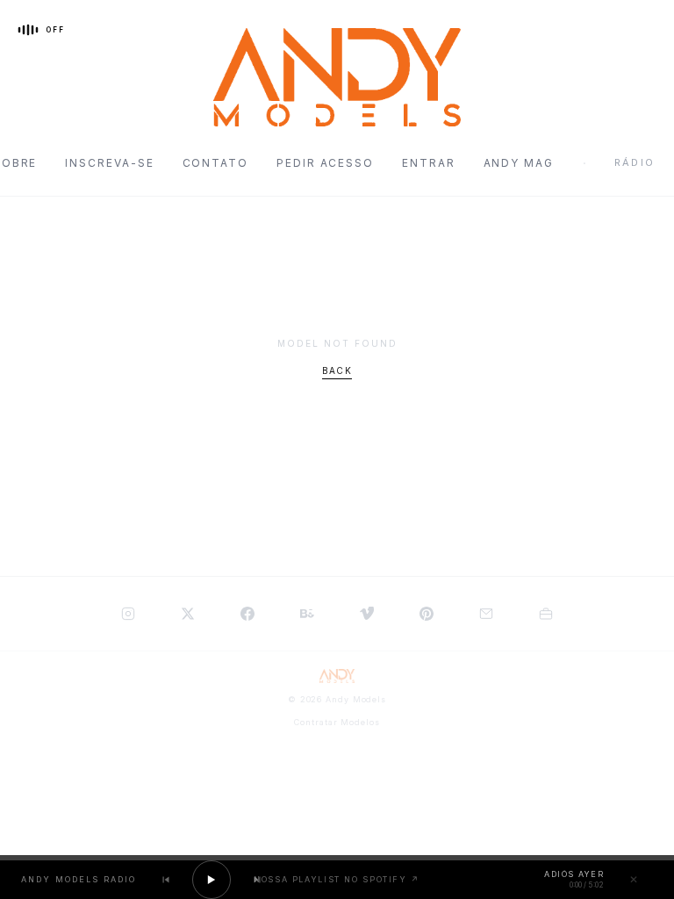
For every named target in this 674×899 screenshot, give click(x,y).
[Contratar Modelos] (546, 613)
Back (337, 370)
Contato (215, 162)
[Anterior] (166, 879)
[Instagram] (128, 613)
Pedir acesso (325, 162)
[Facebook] (247, 613)
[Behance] (307, 613)
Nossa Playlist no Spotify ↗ (337, 879)
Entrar (428, 162)
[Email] (486, 613)
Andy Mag (519, 162)
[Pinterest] (426, 613)
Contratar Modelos (336, 722)
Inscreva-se (109, 162)
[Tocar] (211, 879)
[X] (187, 613)
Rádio (634, 162)
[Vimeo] (367, 613)
